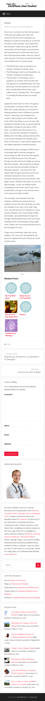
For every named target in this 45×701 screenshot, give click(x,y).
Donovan (33, 697)
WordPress (21, 697)
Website (7, 444)
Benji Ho (29, 27)
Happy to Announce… (18, 580)
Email (7, 435)
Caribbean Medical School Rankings (26, 598)
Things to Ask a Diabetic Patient (23, 648)
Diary (9, 344)
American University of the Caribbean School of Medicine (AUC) (22, 513)
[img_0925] (22, 258)
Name (7, 426)
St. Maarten (22, 519)
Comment (8, 395)
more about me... (10, 554)
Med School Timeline (20, 584)
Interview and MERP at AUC (28, 588)
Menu (8, 14)
